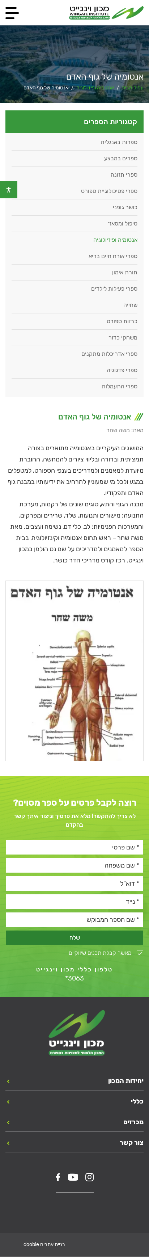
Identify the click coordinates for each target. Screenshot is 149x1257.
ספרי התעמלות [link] (119, 386)
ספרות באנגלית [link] (119, 142)
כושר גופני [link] (125, 207)
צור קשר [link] (132, 1143)
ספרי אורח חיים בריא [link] (113, 256)
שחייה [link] (130, 304)
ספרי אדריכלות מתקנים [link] (109, 353)
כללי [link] (137, 1102)
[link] (8, 189)
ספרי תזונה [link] (124, 174)
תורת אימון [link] (124, 272)
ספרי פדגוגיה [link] (122, 370)
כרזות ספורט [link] (122, 321)
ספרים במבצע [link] (120, 158)
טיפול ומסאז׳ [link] (122, 223)
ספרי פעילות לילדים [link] (114, 288)
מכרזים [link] (133, 1122)
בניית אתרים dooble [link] (44, 1245)
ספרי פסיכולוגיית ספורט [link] (109, 190)
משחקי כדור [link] (122, 337)
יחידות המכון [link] (126, 1081)
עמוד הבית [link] (133, 88)
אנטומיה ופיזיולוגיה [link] (95, 88)
